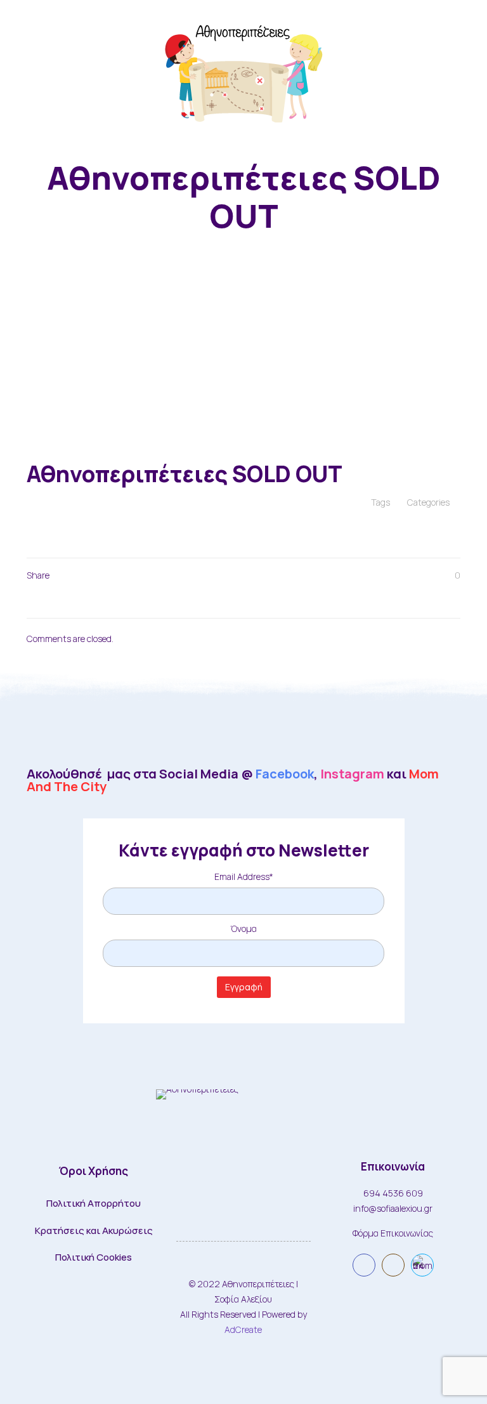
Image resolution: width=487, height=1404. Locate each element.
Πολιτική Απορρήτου (93, 1203)
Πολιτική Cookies (93, 1257)
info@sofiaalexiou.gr (392, 1208)
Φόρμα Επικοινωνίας (393, 1233)
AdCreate (243, 1329)
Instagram (352, 773)
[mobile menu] (466, 70)
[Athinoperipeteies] (243, 70)
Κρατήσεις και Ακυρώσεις (94, 1230)
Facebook (285, 773)
